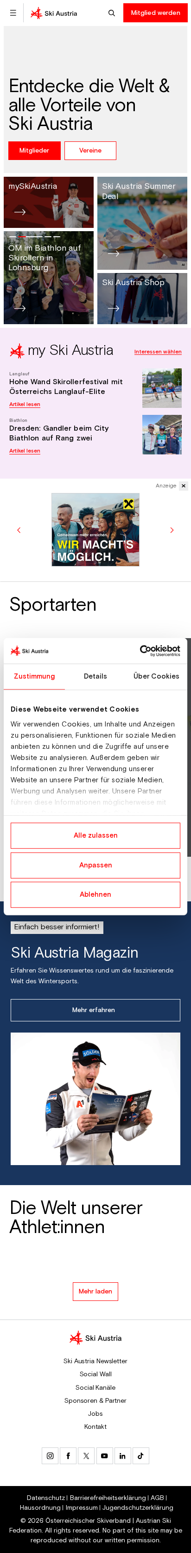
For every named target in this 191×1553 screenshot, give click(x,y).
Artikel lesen (24, 404)
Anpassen (95, 864)
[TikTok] (141, 1455)
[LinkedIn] (123, 1455)
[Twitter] (86, 1455)
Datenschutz (46, 1498)
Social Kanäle (95, 1388)
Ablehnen (95, 894)
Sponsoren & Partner (95, 1401)
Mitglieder (34, 151)
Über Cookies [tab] (156, 676)
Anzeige (166, 485)
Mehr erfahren (93, 1010)
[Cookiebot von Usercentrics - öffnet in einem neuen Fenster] (139, 651)
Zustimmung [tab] (34, 676)
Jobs (95, 1414)
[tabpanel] (95, 396)
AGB (157, 1498)
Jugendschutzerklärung (137, 1508)
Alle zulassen (96, 835)
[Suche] (112, 12)
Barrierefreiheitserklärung (108, 1498)
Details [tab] (96, 676)
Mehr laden (95, 1291)
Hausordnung (40, 1508)
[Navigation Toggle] (13, 12)
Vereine (90, 151)
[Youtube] (104, 1455)
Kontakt (95, 1427)
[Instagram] (50, 1455)
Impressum (82, 1508)
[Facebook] (68, 1455)
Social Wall (96, 1374)
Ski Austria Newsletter (95, 1361)
